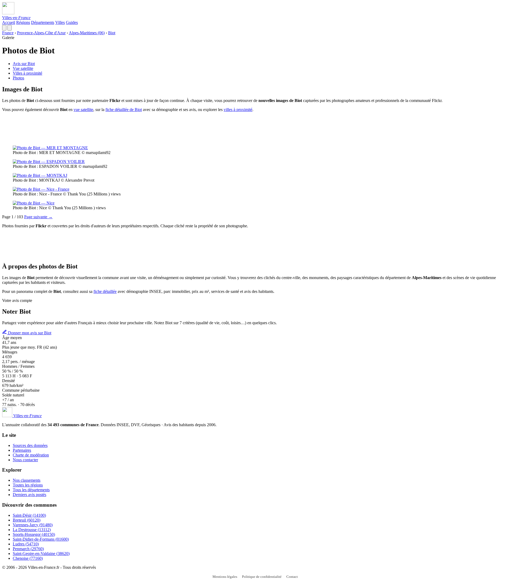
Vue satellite (23, 68)
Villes (60, 22)
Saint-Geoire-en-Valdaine (41, 553)
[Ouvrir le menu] (9, 28)
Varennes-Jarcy (33, 525)
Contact (292, 577)
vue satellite (83, 109)
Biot (111, 33)
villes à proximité (238, 109)
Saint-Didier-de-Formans (41, 539)
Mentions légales (224, 577)
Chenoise (28, 558)
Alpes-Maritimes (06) (87, 33)
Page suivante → (38, 217)
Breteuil (26, 520)
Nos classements (26, 480)
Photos (18, 78)
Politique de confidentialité (262, 577)
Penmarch (28, 548)
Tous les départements (31, 490)
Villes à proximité (27, 73)
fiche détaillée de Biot (123, 109)
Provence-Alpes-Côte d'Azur (41, 33)
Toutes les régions (28, 485)
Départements (42, 22)
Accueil (8, 22)
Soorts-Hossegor (34, 534)
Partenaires (22, 450)
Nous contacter (25, 460)
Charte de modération (31, 455)
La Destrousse (32, 529)
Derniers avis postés (29, 494)
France (8, 33)
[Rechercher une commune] (4, 28)
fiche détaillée (105, 291)
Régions (23, 22)
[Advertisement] (99, 128)
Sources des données (30, 445)
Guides (72, 22)
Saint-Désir (29, 515)
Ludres (26, 544)
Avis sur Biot (24, 63)
